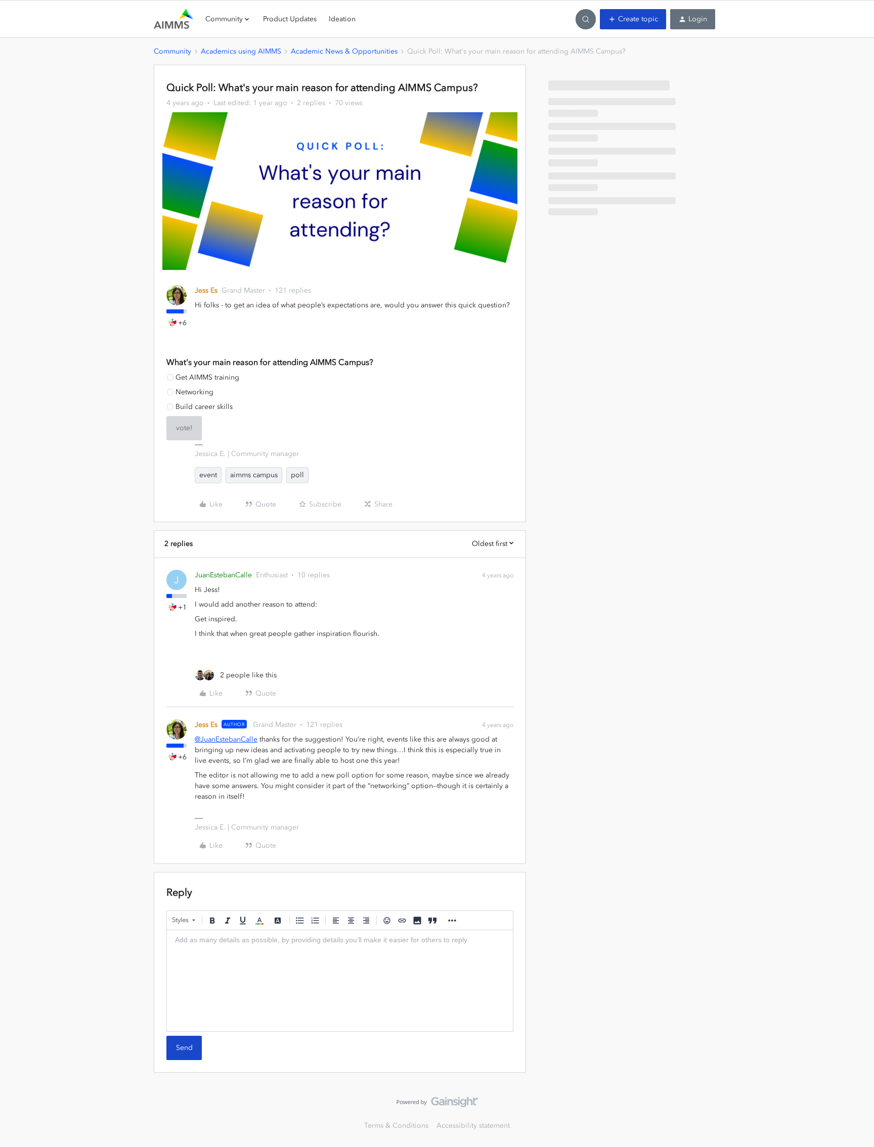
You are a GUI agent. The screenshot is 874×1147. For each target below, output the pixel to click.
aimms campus (254, 475)
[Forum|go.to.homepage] (173, 19)
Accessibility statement (473, 1125)
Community (172, 51)
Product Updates (290, 19)
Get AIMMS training (207, 377)
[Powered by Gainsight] (437, 1104)
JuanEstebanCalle (223, 575)
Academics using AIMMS (241, 51)
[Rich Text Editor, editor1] (340, 980)
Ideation (342, 19)
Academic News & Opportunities (344, 51)
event (208, 475)
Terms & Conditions (396, 1125)
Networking (194, 392)
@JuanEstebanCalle (226, 739)
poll (297, 475)
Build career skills (204, 406)
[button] (633, 19)
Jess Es (206, 290)
